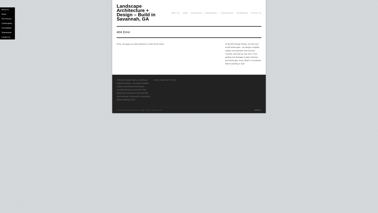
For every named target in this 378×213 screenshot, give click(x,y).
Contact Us (256, 13)
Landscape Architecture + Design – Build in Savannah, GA (136, 12)
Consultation (227, 13)
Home (185, 13)
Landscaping (211, 13)
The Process (196, 13)
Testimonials (242, 13)
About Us (175, 13)
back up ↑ (258, 110)
